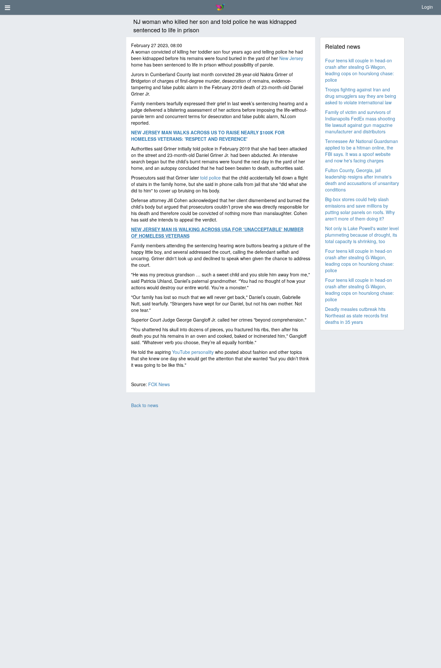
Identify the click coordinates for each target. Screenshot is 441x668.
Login (427, 7)
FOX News (159, 384)
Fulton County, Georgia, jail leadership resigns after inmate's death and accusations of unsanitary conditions (362, 180)
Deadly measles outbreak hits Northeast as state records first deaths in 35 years (356, 315)
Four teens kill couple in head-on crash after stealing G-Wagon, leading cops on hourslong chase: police (359, 70)
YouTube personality (193, 352)
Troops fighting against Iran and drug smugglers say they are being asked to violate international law (360, 96)
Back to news (144, 405)
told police (210, 177)
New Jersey (291, 58)
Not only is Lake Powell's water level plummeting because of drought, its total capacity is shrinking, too (362, 234)
